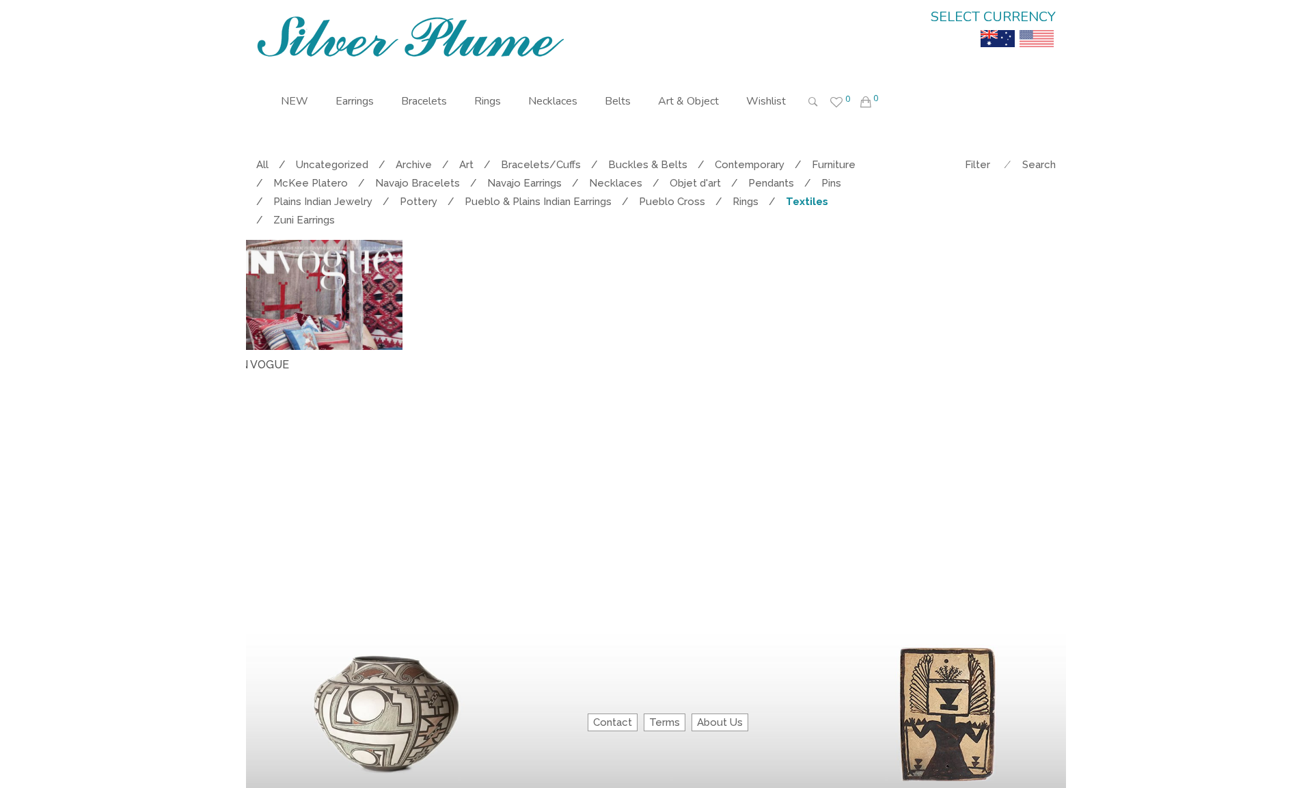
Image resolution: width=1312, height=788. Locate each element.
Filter (977, 165)
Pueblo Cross (672, 201)
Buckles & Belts (647, 165)
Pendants (771, 183)
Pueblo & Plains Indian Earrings (538, 201)
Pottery (418, 201)
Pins (831, 183)
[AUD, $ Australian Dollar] (998, 29)
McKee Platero (310, 183)
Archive (414, 165)
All (262, 165)
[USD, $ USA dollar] (1037, 29)
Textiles (807, 201)
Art (466, 165)
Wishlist (766, 101)
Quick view (397, 396)
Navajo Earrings (524, 183)
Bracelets (424, 101)
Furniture (834, 165)
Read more (271, 396)
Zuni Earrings (304, 220)
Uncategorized (332, 165)
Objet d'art (695, 183)
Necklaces (552, 101)
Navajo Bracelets (417, 183)
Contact (612, 722)
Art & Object (688, 101)
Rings (487, 101)
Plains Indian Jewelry (322, 201)
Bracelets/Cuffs (541, 165)
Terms (664, 722)
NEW (294, 101)
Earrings (355, 101)
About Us (720, 722)
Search (1039, 165)
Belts (618, 101)
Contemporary (749, 165)
